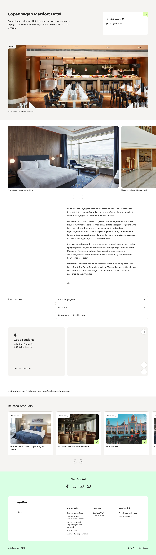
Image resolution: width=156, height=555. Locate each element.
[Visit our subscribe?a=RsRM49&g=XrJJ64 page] (89, 486)
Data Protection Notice (138, 548)
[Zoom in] (144, 365)
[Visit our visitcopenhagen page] (67, 486)
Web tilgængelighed (128, 513)
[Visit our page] (74, 486)
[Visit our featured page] (81, 486)
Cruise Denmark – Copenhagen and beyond (75, 524)
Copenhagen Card (75, 513)
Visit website (115, 19)
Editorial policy (125, 516)
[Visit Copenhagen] (22, 502)
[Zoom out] (144, 372)
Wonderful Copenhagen (77, 534)
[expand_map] (143, 332)
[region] (107, 351)
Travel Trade (72, 530)
